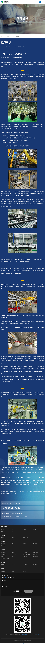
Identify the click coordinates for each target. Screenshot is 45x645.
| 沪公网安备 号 (34, 634)
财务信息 (3, 556)
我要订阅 (24, 571)
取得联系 (3, 568)
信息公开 (13, 531)
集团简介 (3, 529)
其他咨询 (13, 571)
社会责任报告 (14, 554)
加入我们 (3, 562)
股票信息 (35, 554)
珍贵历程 (24, 529)
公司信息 (3, 552)
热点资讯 (3, 543)
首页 (4, 36)
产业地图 (3, 535)
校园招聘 (3, 565)
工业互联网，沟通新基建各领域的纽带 (14, 513)
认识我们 (35, 565)
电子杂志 (35, 543)
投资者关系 (3, 549)
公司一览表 (24, 552)
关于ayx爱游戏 (4, 526)
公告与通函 (35, 552)
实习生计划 (24, 565)
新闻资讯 (7, 36)
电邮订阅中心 (36, 556)
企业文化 (3, 531)
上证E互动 (24, 556)
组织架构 (35, 529)
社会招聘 (13, 565)
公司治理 (13, 552)
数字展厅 (3, 546)
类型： (3, 577)
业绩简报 (13, 556)
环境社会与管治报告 (26, 554)
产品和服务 (3, 537)
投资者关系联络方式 (5, 558)
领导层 (13, 529)
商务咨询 (3, 571)
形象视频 (24, 543)
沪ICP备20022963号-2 (26, 634)
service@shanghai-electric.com (13, 503)
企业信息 (13, 537)
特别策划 (17, 36)
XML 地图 (22, 643)
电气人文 (12, 36)
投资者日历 (3, 554)
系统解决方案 (25, 537)
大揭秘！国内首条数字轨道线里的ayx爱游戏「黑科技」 (17, 517)
